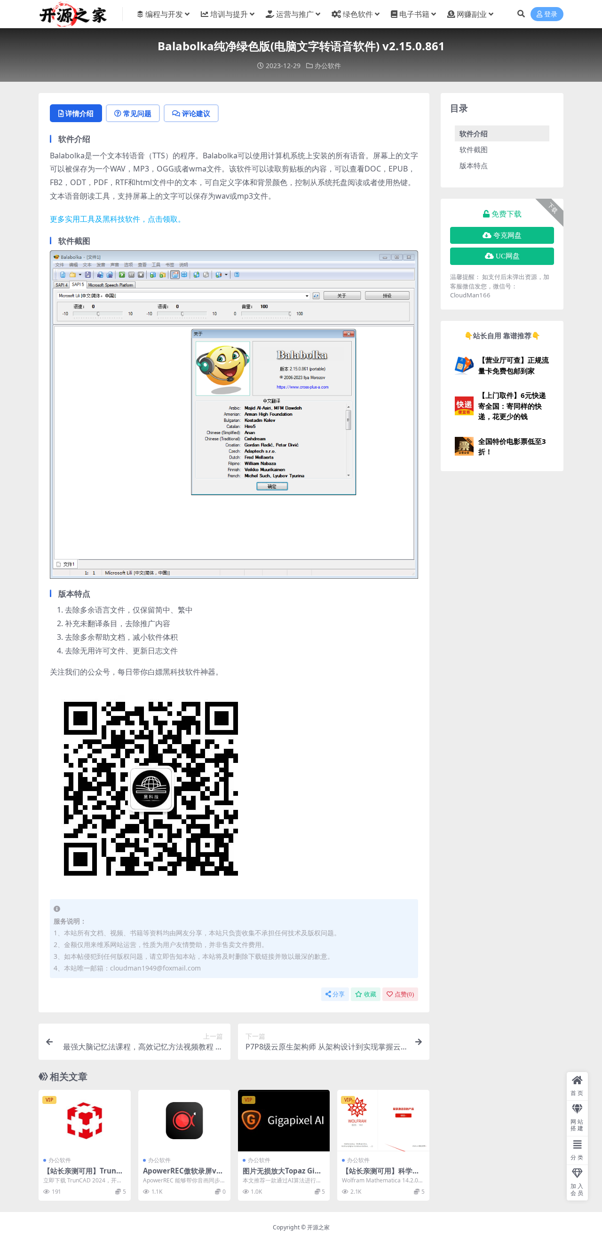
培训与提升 (229, 14)
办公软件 (328, 65)
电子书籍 (414, 14)
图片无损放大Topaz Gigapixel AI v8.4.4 (283, 1175)
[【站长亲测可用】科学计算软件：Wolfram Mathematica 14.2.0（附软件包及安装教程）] (383, 1120)
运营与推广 (295, 14)
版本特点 (473, 165)
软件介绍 (473, 133)
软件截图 (473, 149)
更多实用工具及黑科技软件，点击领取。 (117, 219)
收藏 (370, 994)
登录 (550, 14)
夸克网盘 (507, 235)
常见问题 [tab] (137, 113)
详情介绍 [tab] (79, 113)
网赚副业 (472, 14)
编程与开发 (164, 14)
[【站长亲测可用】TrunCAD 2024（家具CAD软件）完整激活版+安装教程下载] (85, 1120)
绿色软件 (358, 14)
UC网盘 (508, 256)
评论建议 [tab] (196, 113)
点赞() (404, 994)
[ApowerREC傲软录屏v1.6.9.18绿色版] (184, 1120)
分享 (339, 994)
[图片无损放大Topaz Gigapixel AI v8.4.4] (284, 1120)
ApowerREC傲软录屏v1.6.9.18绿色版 (182, 1175)
